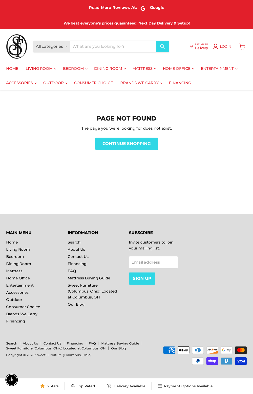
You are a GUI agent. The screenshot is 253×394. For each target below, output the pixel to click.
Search (74, 242)
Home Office (177, 68)
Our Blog (76, 304)
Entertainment (218, 68)
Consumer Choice (93, 82)
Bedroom (74, 68)
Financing (180, 82)
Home (12, 68)
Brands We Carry (140, 82)
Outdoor (54, 82)
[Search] (162, 46)
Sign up (142, 278)
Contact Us (78, 256)
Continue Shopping (127, 143)
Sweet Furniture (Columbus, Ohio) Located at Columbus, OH (92, 291)
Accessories (20, 82)
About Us (76, 249)
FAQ (72, 271)
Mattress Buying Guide (89, 278)
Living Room (40, 68)
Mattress (142, 68)
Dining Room (108, 68)
